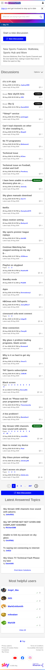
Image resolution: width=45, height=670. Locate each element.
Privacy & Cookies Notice (10, 648)
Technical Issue (10, 153)
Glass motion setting (13, 220)
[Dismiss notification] (42, 8)
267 (30, 486)
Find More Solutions (22, 570)
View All (22, 630)
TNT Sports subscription (15, 370)
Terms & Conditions (36, 646)
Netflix (6, 207)
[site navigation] (2, 3)
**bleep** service (11, 113)
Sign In (42, 3)
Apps (5, 289)
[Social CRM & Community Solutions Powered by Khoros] (38, 665)
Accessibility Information (35, 648)
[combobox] (20, 16)
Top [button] (23, 641)
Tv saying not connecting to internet (21, 548)
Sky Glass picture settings (16, 457)
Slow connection (11, 328)
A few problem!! (11, 414)
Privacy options (7, 646)
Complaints (5, 650)
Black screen (9, 382)
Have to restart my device (15, 445)
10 (7, 433)
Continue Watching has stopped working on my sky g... (16, 250)
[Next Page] (36, 486)
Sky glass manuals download (17, 195)
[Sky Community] (13, 3)
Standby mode (10, 279)
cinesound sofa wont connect (17, 313)
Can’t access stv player (14, 469)
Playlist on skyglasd (13, 265)
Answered (37, 180)
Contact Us (39, 650)
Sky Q (11, 104)
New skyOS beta (16, 94)
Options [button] (37, 72)
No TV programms (12, 141)
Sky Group (5, 652)
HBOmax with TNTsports (15, 301)
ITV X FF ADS (9, 82)
